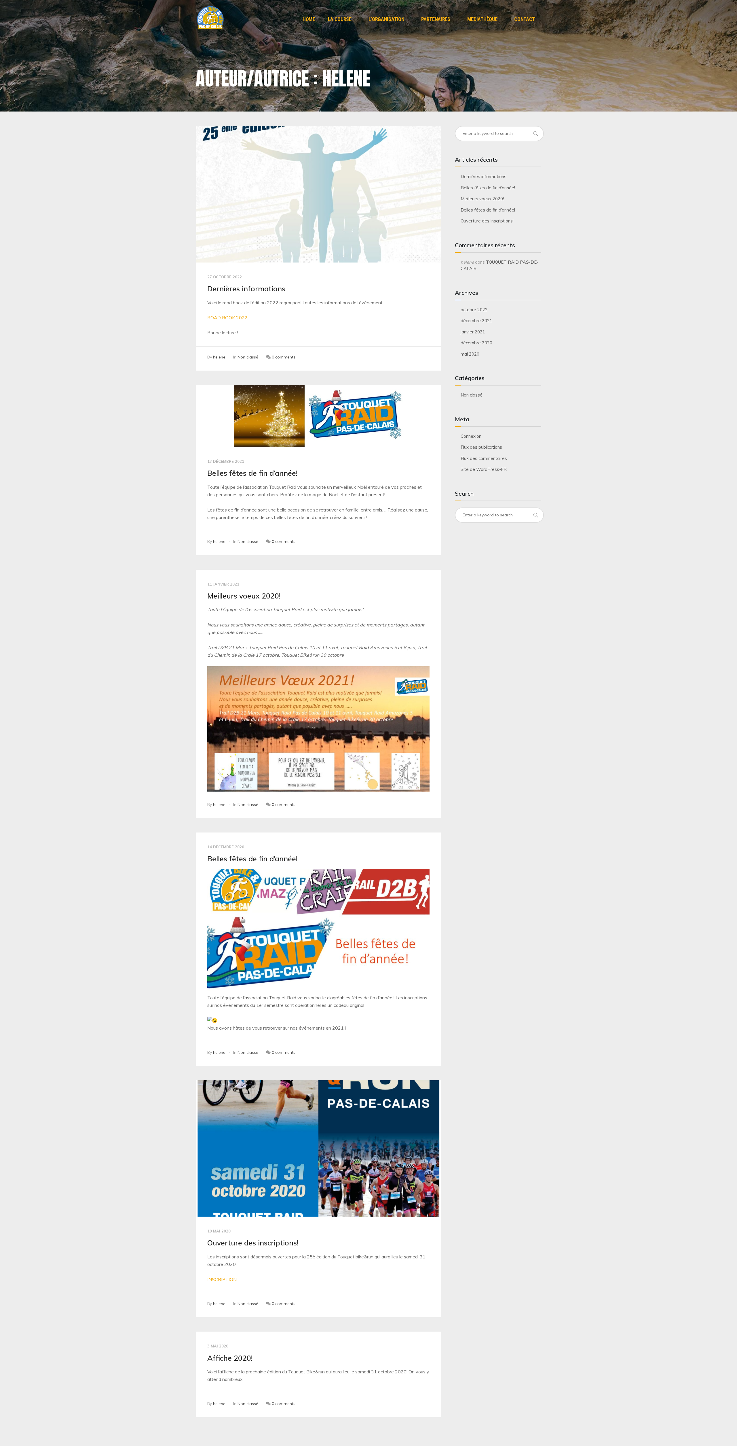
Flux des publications (481, 447)
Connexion (471, 436)
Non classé (248, 357)
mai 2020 (470, 354)
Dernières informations (246, 288)
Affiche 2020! (230, 1357)
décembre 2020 (476, 343)
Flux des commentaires (484, 458)
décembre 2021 (476, 320)
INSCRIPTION (222, 1279)
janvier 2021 (473, 332)
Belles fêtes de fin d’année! (252, 473)
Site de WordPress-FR (484, 469)
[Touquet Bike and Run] (210, 17)
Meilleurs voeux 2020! (244, 595)
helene (219, 357)
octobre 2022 (474, 309)
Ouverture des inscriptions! (253, 1242)
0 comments (283, 357)
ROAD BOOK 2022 (227, 317)
